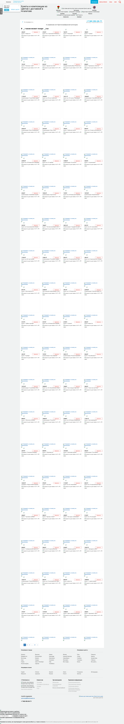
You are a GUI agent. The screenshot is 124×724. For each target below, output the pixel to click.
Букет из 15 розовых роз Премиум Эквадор (52, 581)
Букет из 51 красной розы (50, 549)
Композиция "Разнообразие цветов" (31, 581)
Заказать (36, 32)
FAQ (38, 688)
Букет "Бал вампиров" (91, 420)
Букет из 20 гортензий (28, 259)
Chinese (37, 672)
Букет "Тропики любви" (28, 516)
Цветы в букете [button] (103, 1)
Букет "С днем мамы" (91, 581)
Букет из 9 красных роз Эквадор (94, 259)
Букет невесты (89, 323)
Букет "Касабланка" (90, 355)
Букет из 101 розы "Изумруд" (72, 98)
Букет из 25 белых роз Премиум (73, 194)
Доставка (39, 682)
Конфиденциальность (74, 682)
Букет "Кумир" (26, 355)
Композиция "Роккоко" (49, 420)
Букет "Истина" (47, 484)
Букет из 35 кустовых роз (50, 98)
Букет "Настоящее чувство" (71, 388)
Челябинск (51, 663)
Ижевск (37, 658)
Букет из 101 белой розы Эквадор (52, 388)
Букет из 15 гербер (48, 162)
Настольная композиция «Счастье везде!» (52, 291)
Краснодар (51, 656)
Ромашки (93, 654)
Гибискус (93, 660)
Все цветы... (94, 661)
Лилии (78, 656)
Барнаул (23, 654)
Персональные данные (74, 684)
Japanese (37, 673)
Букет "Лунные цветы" (70, 549)
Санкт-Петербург (39, 661)
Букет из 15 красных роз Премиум (94, 484)
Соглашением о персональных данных (75, 721)
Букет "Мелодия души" (70, 452)
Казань (50, 654)
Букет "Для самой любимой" (72, 613)
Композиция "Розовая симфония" (52, 259)
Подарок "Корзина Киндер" (29, 452)
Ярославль (65, 660)
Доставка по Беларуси (43, 684)
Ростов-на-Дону (24, 663)
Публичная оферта (73, 686)
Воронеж (37, 654)
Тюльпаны (79, 660)
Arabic (64, 672)
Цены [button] (110, 1)
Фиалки (93, 656)
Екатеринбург (38, 656)
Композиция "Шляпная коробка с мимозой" (31, 194)
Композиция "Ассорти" (70, 162)
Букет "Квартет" (26, 33)
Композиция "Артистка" (49, 194)
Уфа (50, 661)
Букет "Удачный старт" (91, 613)
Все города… (66, 661)
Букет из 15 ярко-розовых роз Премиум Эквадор (94, 130)
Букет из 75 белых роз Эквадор (30, 162)
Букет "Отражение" (90, 162)
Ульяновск (51, 660)
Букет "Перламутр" (48, 452)
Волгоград (23, 658)
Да (6, 10)
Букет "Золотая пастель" (92, 388)
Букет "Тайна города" (28, 323)
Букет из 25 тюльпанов (91, 227)
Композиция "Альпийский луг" (93, 98)
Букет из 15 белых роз (70, 291)
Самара (37, 660)
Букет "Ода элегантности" (50, 613)
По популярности (28, 22)
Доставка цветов (98, 697)
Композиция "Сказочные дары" (30, 98)
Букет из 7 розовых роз (28, 613)
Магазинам (56, 682)
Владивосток (24, 656)
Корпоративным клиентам (57, 685)
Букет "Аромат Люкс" (49, 516)
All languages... (94, 672)
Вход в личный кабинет (59, 687)
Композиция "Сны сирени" (50, 355)
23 (34, 645)
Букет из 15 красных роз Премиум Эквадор (73, 259)
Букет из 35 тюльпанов (70, 484)
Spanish (51, 672)
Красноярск (52, 658)
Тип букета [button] (94, 1)
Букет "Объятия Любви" (28, 420)
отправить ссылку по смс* (20, 716)
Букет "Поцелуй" (68, 33)
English (23, 672)
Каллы (78, 661)
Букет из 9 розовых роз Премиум (31, 227)
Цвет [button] (115, 1)
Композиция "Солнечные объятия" (31, 388)
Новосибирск (66, 658)
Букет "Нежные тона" (28, 65)
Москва (65, 654)
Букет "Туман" (89, 33)
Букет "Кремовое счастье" (92, 65)
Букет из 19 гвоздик (90, 516)
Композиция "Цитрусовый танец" (94, 291)
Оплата (39, 686)
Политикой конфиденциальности (55, 721)
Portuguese (80, 672)
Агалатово (8, 1)
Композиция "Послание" (91, 452)
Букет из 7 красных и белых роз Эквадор (52, 33)
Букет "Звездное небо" (91, 549)
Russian (51, 673)
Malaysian (23, 673)
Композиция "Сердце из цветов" (73, 227)
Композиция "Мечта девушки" (30, 130)
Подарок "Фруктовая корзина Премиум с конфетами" (31, 484)
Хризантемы (94, 658)
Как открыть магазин (26, 689)
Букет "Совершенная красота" (30, 549)
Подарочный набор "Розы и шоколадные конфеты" (73, 65)
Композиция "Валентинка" (92, 194)
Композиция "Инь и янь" (49, 130)
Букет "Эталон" (68, 323)
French (64, 673)
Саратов (37, 663)
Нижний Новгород (67, 656)
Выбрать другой (15, 9)
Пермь (22, 661)
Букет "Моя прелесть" (28, 291)
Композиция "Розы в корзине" (72, 355)
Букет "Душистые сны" (49, 65)
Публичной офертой (92, 721)
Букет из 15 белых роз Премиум (52, 323)
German (79, 673)
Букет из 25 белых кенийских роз (73, 420)
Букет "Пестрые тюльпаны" (71, 516)
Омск (22, 660)
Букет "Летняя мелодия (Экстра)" (52, 227)
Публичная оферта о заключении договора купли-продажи (74, 690)
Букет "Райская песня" (70, 130)
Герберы (79, 658)
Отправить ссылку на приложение (27, 58)
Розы (78, 654)
